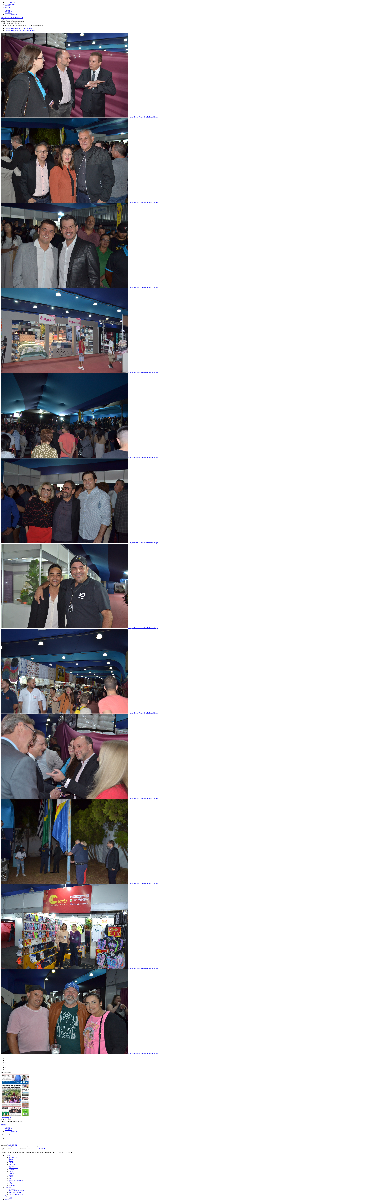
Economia (12, 1162)
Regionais (12, 1182)
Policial (11, 1176)
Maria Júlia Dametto (15, 1192)
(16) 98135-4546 (12, 1145)
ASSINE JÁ (8, 11)
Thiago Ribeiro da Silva (16, 1194)
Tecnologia (12, 1185)
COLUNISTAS (10, 2)
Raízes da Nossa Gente (16, 1180)
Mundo (11, 1175)
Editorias (7, 1155)
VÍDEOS (8, 8)
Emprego (11, 1166)
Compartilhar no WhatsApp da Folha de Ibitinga (20, 30)
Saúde (10, 1184)
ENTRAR (19, 18)
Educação (12, 1164)
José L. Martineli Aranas (16, 1191)
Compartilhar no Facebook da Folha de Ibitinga (19, 28)
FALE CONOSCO (11, 14)
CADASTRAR (43, 1149)
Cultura (11, 1161)
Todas (10, 1198)
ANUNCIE (8, 13)
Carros (11, 1159)
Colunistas (8, 1187)
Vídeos (7, 1199)
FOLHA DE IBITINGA (8, 18)
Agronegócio (13, 1157)
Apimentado (12, 1189)
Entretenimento (13, 1168)
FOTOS (7, 6)
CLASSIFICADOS (11, 4)
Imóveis (11, 1173)
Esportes (11, 1169)
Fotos (6, 1196)
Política (11, 1178)
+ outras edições (6, 1118)
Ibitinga (11, 1171)
